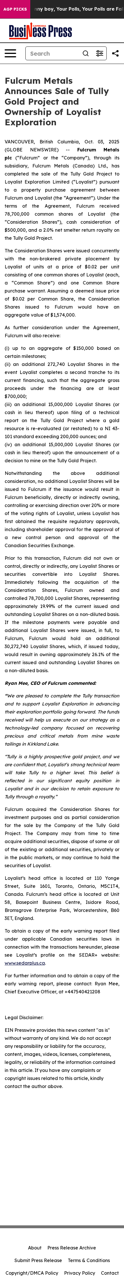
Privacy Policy (79, 1273)
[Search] (86, 53)
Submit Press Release (38, 1260)
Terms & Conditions (89, 1260)
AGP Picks (15, 9)
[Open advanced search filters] (99, 53)
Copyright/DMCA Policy (31, 1273)
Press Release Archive (71, 1248)
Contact (110, 1273)
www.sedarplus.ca (25, 963)
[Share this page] (115, 53)
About (35, 1248)
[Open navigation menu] (10, 53)
